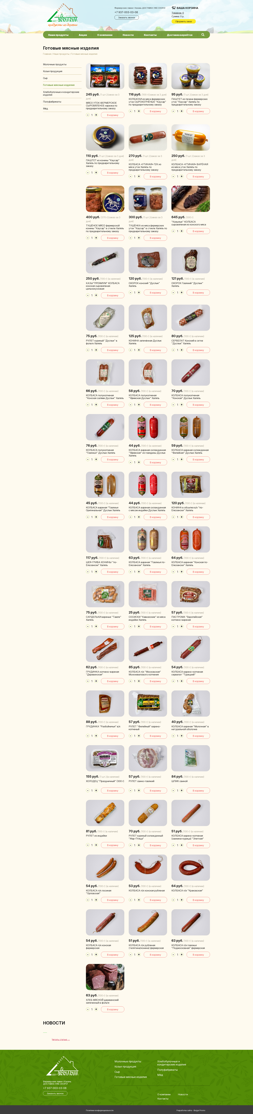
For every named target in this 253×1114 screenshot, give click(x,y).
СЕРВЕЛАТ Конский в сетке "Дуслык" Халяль (187, 342)
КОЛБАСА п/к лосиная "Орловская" (98, 892)
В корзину (112, 115)
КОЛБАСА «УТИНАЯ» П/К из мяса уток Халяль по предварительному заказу (145, 167)
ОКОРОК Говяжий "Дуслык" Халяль (187, 284)
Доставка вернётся (179, 34)
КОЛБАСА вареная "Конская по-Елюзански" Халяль (189, 563)
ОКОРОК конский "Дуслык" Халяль (144, 284)
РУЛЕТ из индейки (96, 835)
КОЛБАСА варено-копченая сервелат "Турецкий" (187, 673)
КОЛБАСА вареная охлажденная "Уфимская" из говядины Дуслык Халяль (147, 453)
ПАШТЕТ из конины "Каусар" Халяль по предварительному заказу (102, 163)
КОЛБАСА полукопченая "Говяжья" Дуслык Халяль (100, 451)
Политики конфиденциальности (99, 1110)
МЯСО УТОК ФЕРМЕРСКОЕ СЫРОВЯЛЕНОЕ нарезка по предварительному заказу (101, 105)
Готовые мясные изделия (59, 85)
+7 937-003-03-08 (126, 12)
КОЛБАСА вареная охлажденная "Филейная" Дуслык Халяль (190, 451)
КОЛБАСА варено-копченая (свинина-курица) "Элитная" (187, 837)
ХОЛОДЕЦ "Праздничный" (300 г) (105, 781)
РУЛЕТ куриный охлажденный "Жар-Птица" (146, 837)
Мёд (45, 108)
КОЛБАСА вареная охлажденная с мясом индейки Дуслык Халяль (147, 509)
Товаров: (178, 12)
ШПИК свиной (179, 781)
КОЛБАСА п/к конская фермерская (98, 946)
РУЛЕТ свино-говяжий (141, 781)
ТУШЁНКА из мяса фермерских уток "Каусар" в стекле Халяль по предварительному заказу (148, 228)
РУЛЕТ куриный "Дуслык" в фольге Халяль (101, 342)
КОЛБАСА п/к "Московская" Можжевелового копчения (145, 673)
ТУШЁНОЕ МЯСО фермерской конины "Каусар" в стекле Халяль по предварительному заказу (105, 228)
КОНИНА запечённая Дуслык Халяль (145, 342)
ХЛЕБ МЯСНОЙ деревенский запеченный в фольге (102, 1001)
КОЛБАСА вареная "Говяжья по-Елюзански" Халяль (147, 563)
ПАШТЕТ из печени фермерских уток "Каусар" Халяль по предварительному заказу (189, 102)
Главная (47, 54)
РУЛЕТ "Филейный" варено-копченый (145, 728)
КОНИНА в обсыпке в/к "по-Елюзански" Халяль (187, 509)
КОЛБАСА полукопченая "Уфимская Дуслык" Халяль (144, 397)
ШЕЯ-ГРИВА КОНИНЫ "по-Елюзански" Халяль (101, 563)
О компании (104, 34)
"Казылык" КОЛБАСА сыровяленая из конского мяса (188, 223)
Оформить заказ (183, 21)
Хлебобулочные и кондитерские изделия (61, 93)
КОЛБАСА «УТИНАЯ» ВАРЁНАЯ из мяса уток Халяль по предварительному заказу (189, 167)
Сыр (45, 78)
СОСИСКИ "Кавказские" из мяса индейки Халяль (147, 618)
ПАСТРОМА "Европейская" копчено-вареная (187, 618)
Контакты (150, 34)
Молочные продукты (54, 64)
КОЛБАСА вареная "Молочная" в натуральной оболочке (190, 728)
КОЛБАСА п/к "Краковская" (187, 890)
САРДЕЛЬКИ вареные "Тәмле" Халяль (103, 618)
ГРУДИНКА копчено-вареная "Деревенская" (102, 673)
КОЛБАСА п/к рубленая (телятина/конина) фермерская (146, 946)
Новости (128, 34)
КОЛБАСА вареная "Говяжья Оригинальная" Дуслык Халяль (103, 509)
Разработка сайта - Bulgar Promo (191, 1110)
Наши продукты (58, 34)
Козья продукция (52, 71)
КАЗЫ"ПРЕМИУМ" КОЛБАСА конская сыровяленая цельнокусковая (103, 286)
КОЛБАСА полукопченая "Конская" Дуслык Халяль (186, 397)
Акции (83, 34)
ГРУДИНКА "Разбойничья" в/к (103, 726)
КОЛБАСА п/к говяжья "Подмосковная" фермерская (188, 946)
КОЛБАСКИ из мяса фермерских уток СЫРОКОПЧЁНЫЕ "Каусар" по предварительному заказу (147, 102)
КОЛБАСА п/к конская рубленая (147, 890)
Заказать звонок (126, 17)
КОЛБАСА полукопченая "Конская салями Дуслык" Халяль (105, 397)
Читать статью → (61, 1039)
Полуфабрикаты (52, 101)
